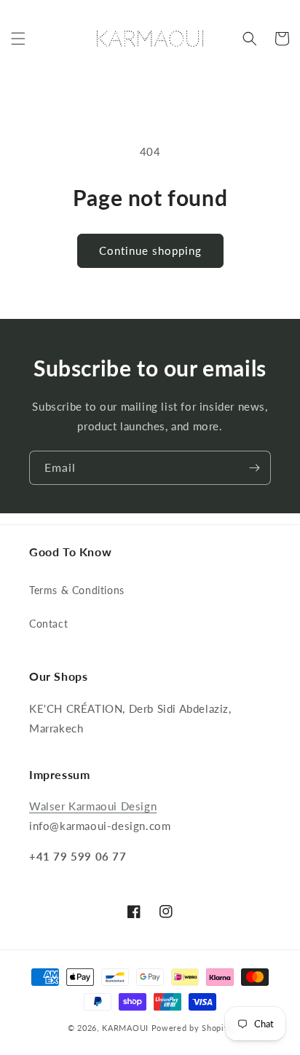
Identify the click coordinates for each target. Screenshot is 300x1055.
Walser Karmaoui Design (93, 806)
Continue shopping (150, 250)
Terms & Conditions (77, 590)
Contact (48, 623)
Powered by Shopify (192, 1027)
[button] (18, 39)
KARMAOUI (125, 1027)
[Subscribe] (254, 468)
